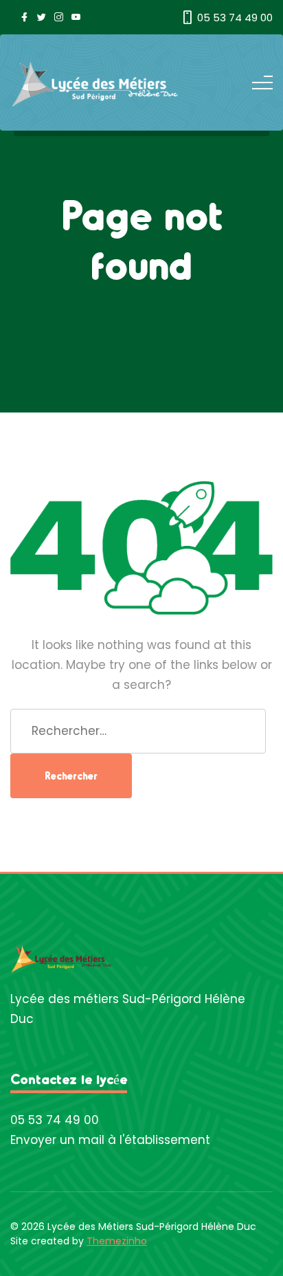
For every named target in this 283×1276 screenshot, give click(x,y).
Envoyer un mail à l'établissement (110, 1140)
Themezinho (117, 1241)
